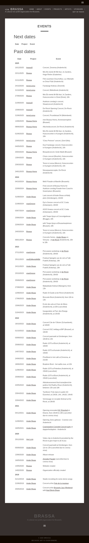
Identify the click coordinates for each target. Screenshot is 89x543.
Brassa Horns (31, 121)
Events (48, 9)
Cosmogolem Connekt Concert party (57, 427)
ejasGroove (30, 204)
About (39, 9)
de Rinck (55, 240)
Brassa (14, 9)
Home (31, 9)
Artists (68, 9)
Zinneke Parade (49, 459)
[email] (82, 3)
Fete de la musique (61, 483)
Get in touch (78, 12)
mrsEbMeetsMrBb (33, 259)
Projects (58, 9)
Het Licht (29, 439)
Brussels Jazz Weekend (63, 488)
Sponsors (78, 9)
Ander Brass (31, 197)
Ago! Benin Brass (53, 490)
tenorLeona (30, 86)
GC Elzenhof (63, 410)
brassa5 (29, 68)
